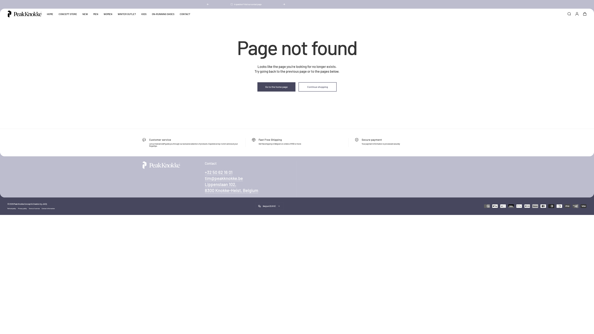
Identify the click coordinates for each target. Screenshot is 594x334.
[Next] (284, 4)
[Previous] (207, 4)
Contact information (48, 208)
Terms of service (34, 208)
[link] (220, 184)
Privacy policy (22, 208)
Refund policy (11, 208)
